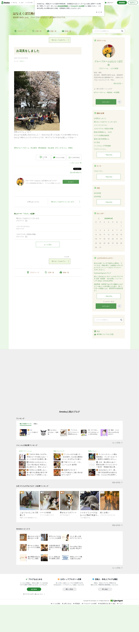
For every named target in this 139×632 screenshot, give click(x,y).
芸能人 (36, 424)
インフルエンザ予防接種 (102, 146)
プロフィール (103, 68)
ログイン (133, 2)
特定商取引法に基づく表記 (107, 603)
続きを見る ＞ (118, 83)
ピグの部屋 (114, 68)
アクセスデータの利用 (89, 603)
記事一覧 (38, 31)
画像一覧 (53, 31)
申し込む (105, 589)
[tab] (25, 424)
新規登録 (122, 2)
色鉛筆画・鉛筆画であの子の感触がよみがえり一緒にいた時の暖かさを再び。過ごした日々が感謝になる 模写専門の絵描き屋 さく (108, 287)
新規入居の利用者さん (101, 139)
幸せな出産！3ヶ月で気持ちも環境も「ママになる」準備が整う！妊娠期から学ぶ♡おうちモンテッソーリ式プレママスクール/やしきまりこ (108, 266)
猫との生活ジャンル (25, 424)
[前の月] (98, 218)
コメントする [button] (60, 157)
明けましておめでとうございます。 (61, 40)
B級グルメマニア (59, 451)
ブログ (21, 61)
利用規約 (77, 603)
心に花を (97, 142)
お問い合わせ (67, 603)
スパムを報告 (56, 603)
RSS (98, 331)
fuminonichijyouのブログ (102, 273)
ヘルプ (121, 603)
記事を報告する (76, 172)
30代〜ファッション (25, 451)
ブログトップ (22, 31)
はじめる (34, 589)
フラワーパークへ (100, 149)
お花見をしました (28, 50)
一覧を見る (108, 155)
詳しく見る (69, 589)
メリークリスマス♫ (100, 125)
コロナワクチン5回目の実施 (103, 129)
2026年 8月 (108, 218)
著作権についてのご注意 (105, 334)
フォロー (71, 182)
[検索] (122, 31)
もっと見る (48, 244)
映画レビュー (92, 451)
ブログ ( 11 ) (98, 171)
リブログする (75, 157)
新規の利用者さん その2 (103, 132)
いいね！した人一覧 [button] (75, 163)
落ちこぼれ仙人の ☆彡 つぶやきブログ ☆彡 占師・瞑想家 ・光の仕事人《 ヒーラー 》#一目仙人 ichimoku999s (108, 278)
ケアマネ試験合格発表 (101, 135)
